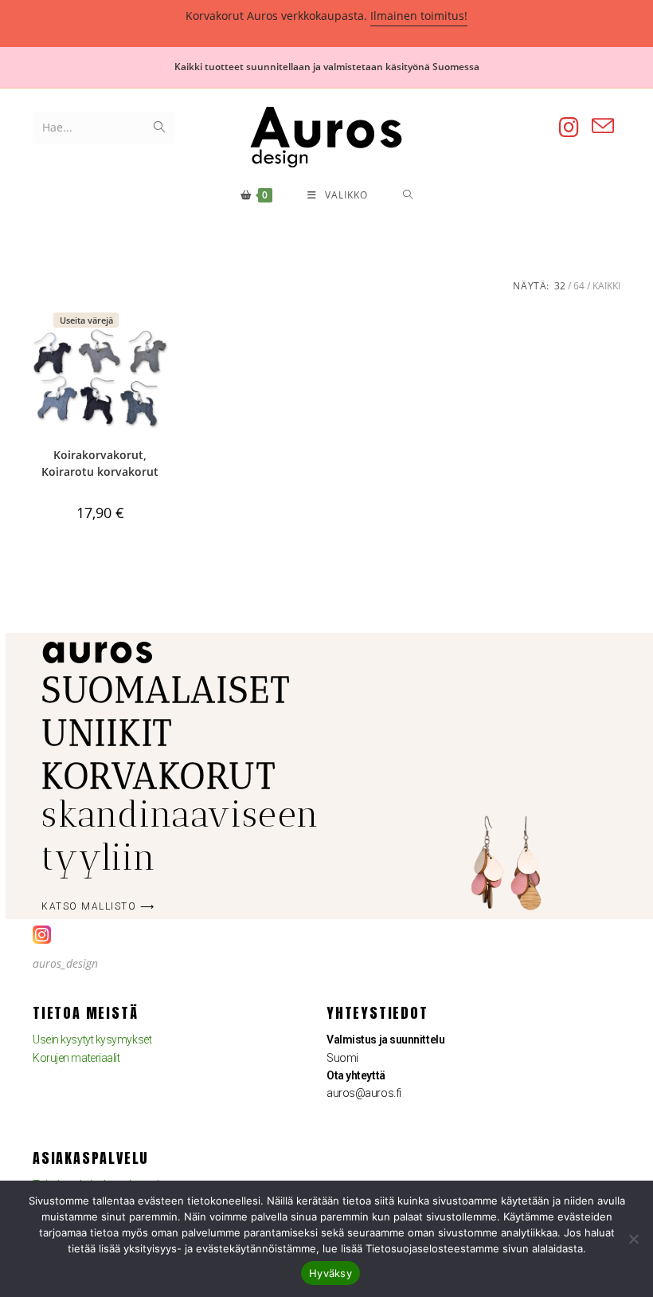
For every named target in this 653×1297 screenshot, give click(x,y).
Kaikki (606, 286)
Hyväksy (330, 1273)
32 (559, 286)
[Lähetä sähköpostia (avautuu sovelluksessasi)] (602, 126)
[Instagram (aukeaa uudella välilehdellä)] (569, 127)
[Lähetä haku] (159, 127)
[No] (633, 1239)
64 (579, 286)
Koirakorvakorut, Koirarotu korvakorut (99, 463)
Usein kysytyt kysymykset (92, 1039)
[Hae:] (408, 195)
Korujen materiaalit (76, 1057)
